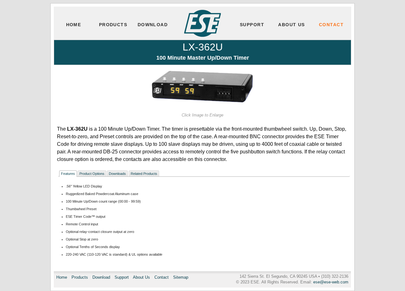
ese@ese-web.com (330, 282)
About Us (291, 24)
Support (252, 24)
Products (113, 24)
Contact (331, 24)
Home (73, 24)
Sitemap (180, 277)
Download (153, 24)
